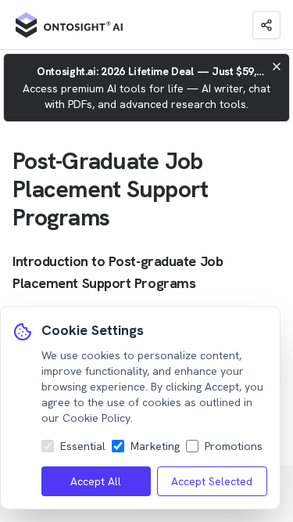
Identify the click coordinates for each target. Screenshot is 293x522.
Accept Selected (211, 481)
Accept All (95, 481)
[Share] (266, 25)
